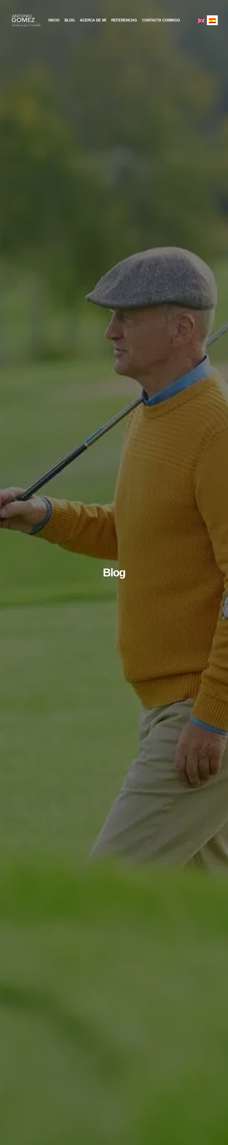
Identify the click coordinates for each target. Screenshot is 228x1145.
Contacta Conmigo (161, 20)
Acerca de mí (93, 20)
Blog (70, 20)
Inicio (54, 20)
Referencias (124, 20)
